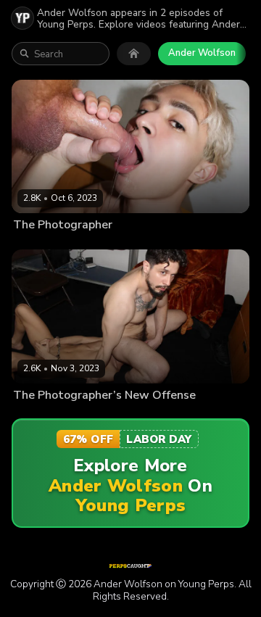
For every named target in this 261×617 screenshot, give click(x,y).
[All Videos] (134, 53)
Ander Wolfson (202, 52)
